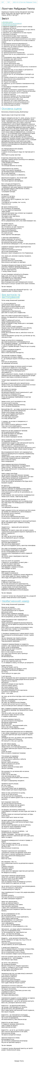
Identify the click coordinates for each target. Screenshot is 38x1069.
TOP (8, 2)
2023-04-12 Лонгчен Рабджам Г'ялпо (25, 2)
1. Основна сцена (7, 22)
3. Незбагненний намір (9, 25)
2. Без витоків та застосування (11, 23)
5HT (2, 2)
